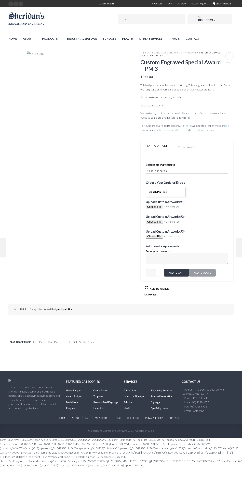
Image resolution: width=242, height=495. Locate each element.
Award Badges (51, 309)
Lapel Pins (66, 309)
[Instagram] (20, 3)
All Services (130, 390)
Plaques (70, 408)
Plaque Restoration (162, 396)
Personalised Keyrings (105, 402)
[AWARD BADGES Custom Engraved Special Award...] (3, 247)
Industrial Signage (134, 396)
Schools (128, 402)
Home (62, 418)
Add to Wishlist (160, 288)
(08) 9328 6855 (200, 402)
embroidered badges (202, 129)
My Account (157, 4)
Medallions (72, 402)
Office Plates (100, 390)
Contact (174, 418)
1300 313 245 (200, 397)
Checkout (182, 4)
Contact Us (197, 410)
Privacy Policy (154, 418)
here (188, 125)
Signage (155, 402)
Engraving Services (161, 390)
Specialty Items (159, 408)
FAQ (87, 418)
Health (127, 408)
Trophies (98, 396)
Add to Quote (202, 272)
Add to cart (176, 272)
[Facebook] (10, 3)
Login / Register (106, 4)
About (76, 418)
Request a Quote (199, 4)
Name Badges (73, 390)
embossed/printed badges (170, 129)
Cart (169, 4)
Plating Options (156, 145)
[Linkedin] (15, 3)
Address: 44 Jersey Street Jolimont (204, 389)
